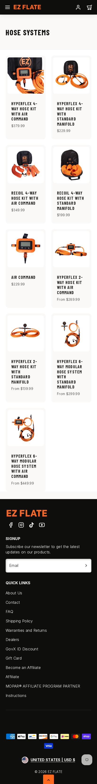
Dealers (12, 639)
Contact (13, 602)
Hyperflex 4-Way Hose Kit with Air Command (24, 111)
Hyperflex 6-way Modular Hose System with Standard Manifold (70, 374)
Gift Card (14, 658)
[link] (78, 7)
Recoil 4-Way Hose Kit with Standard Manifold (70, 200)
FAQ (9, 611)
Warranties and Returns (26, 630)
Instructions (16, 695)
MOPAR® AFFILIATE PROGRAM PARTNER (43, 686)
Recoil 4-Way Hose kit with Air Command (24, 198)
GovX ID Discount (22, 649)
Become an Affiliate (23, 667)
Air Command (23, 277)
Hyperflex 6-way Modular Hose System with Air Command (24, 466)
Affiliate (12, 676)
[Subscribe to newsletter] (86, 565)
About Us (14, 593)
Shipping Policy (19, 621)
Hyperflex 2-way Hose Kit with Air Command (70, 285)
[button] (7, 7)
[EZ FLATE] (27, 513)
